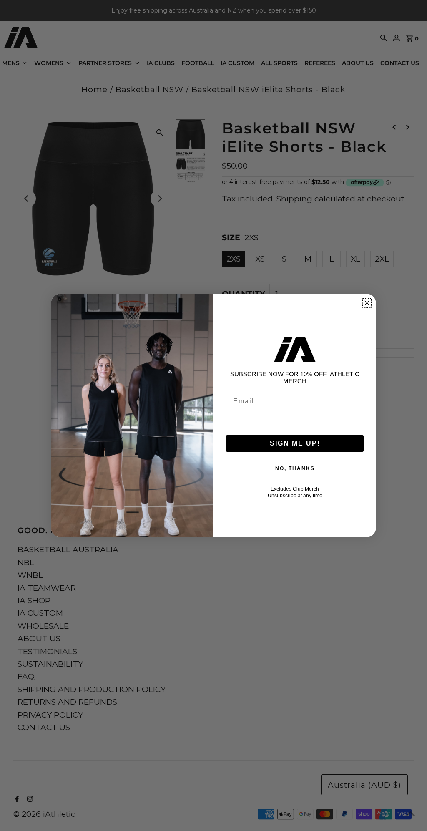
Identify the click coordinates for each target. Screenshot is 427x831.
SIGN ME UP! (295, 443)
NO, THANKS (295, 468)
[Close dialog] (367, 303)
